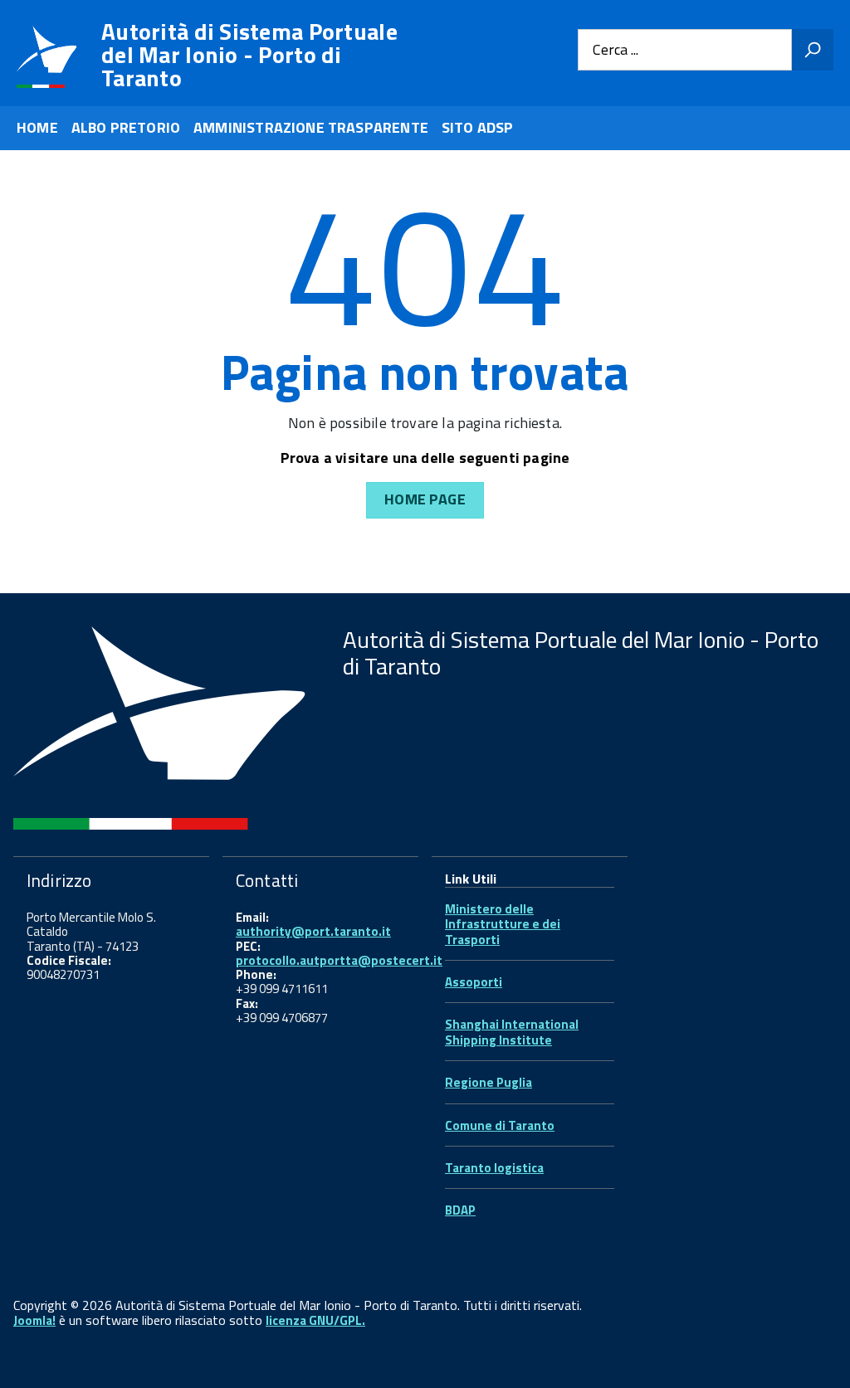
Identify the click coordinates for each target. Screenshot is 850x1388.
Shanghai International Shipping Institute (512, 1032)
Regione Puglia (488, 1082)
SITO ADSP (478, 127)
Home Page (425, 499)
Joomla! (34, 1320)
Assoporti (473, 981)
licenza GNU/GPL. (315, 1320)
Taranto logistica (494, 1167)
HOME (37, 127)
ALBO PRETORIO (125, 127)
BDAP (460, 1210)
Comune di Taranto (499, 1125)
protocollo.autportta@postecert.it (339, 960)
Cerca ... (615, 50)
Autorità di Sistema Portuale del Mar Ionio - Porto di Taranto (249, 55)
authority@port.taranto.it (313, 931)
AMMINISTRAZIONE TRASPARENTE (310, 127)
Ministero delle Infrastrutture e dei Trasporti (502, 924)
